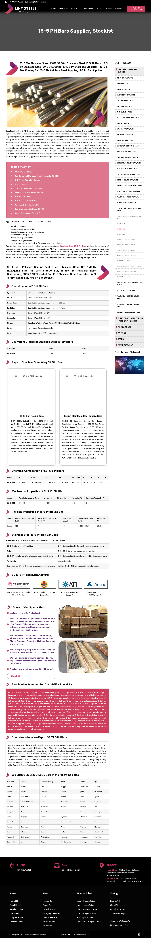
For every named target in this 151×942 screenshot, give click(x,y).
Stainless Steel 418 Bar (126, 245)
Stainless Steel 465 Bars (126, 271)
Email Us (15, 676)
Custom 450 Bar (123, 261)
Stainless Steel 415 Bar (126, 239)
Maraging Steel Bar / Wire (128, 118)
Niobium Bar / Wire (125, 135)
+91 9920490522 (24, 870)
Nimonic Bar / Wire (125, 78)
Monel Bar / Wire (124, 112)
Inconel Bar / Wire (125, 106)
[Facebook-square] (139, 934)
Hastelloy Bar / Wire (126, 95)
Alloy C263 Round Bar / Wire (129, 197)
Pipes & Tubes (124, 327)
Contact (119, 9)
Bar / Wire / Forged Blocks (127, 70)
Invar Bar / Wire (123, 84)
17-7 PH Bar (121, 234)
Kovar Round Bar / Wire (127, 152)
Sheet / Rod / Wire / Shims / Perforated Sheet (130, 319)
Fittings (122, 333)
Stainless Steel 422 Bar (126, 250)
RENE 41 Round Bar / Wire (127, 180)
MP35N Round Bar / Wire (127, 169)
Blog (99, 9)
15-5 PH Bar (121, 229)
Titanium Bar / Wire (125, 101)
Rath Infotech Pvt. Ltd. (82, 935)
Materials (88, 9)
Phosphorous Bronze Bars (129, 312)
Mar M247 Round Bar (126, 290)
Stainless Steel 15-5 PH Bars (73, 246)
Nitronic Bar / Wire (125, 140)
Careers (108, 9)
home (53, 9)
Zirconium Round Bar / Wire (129, 163)
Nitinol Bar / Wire (124, 89)
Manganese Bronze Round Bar (128, 305)
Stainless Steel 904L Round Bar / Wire (129, 217)
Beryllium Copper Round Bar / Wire (130, 283)
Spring (121, 339)
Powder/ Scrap (125, 345)
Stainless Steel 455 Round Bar (129, 266)
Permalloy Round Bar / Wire (129, 186)
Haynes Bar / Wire (124, 123)
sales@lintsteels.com (71, 870)
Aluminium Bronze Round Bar (128, 297)
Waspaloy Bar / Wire (125, 129)
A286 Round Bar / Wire (126, 203)
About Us (63, 9)
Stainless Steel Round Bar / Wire (129, 209)
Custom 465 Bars (123, 277)
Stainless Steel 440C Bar (126, 255)
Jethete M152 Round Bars (128, 146)
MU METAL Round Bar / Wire (128, 191)
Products (76, 9)
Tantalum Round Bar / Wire (129, 174)
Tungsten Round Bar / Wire (129, 157)
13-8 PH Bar (121, 224)
